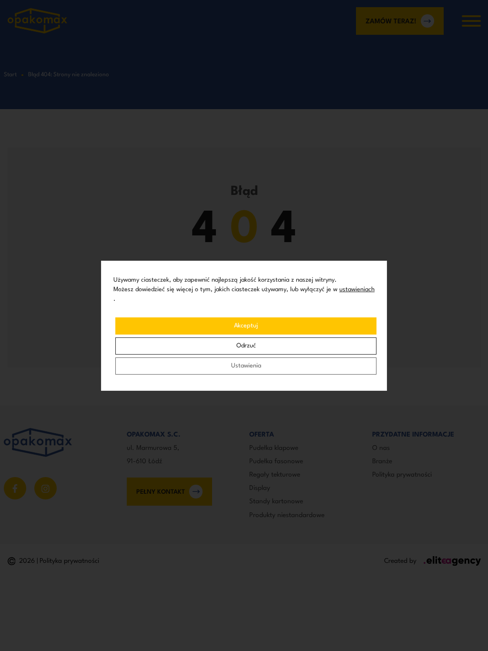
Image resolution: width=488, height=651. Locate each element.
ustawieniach (357, 289)
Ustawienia (246, 366)
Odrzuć (246, 346)
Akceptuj (246, 326)
